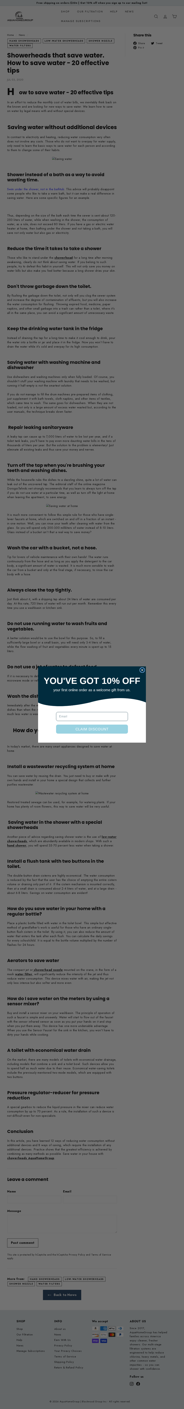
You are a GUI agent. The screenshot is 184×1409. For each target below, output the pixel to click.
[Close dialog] (142, 670)
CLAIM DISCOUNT (92, 729)
